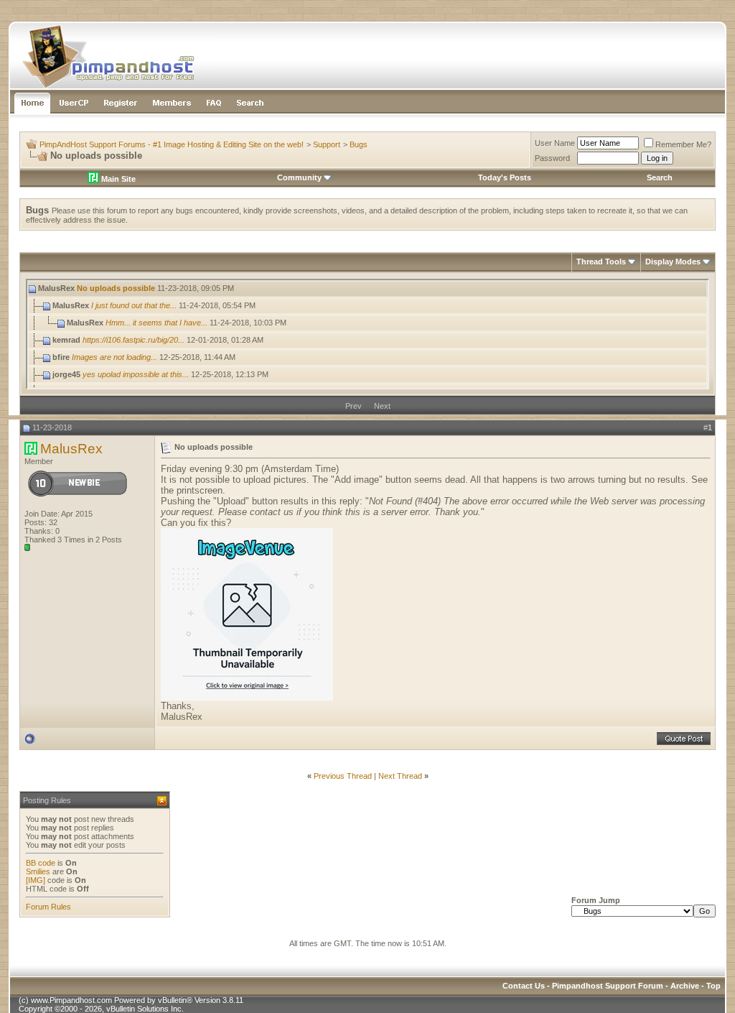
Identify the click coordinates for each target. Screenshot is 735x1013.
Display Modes (673, 261)
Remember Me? (683, 144)
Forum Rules (48, 906)
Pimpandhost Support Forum (607, 985)
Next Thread (400, 776)
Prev (353, 406)
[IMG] (35, 880)
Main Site (117, 179)
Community (299, 177)
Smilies (38, 871)
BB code (40, 863)
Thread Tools (601, 261)
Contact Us (523, 985)
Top (713, 985)
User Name (555, 143)
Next (382, 406)
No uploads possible (116, 288)
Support (326, 144)
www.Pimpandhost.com (71, 1000)
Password (552, 158)
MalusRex (71, 448)
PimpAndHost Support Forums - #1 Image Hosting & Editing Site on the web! (171, 144)
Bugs (359, 144)
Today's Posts (504, 177)
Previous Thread (343, 776)
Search (660, 177)
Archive (684, 985)
